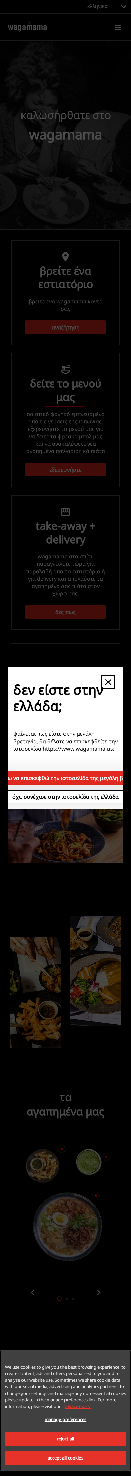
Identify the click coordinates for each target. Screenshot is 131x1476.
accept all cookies (65, 1458)
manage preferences (65, 1419)
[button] (108, 682)
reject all (65, 1439)
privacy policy (77, 1406)
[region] (65, 1410)
